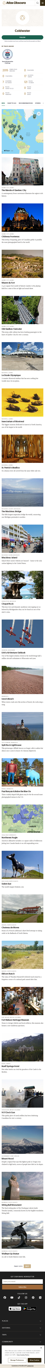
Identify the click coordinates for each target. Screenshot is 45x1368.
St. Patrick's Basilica (11, 468)
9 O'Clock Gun (8, 1112)
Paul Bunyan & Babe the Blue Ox (16, 791)
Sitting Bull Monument (12, 1205)
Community (7, 1342)
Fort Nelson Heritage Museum (15, 1020)
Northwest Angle (9, 837)
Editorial (6, 1328)
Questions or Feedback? (22, 1366)
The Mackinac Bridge (11, 511)
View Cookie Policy (23, 1355)
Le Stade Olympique (11, 375)
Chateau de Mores (10, 927)
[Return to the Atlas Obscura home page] (14, 3)
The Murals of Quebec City (14, 190)
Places (5, 1321)
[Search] (37, 3)
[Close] (41, 1347)
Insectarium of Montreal (13, 421)
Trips (4, 1335)
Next (27, 1266)
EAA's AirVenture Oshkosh (13, 653)
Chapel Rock (8, 604)
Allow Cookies (34, 1360)
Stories (37, 103)
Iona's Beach (8, 699)
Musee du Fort (8, 283)
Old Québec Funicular (12, 329)
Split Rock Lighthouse (11, 745)
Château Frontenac (11, 236)
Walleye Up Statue (10, 1254)
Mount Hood (8, 1159)
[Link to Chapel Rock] (22, 585)
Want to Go (11, 103)
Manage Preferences (17, 1360)
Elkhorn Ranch (8, 974)
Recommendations (26, 103)
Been (3, 103)
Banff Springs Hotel (10, 1066)
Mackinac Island (9, 558)
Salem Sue (6, 884)
